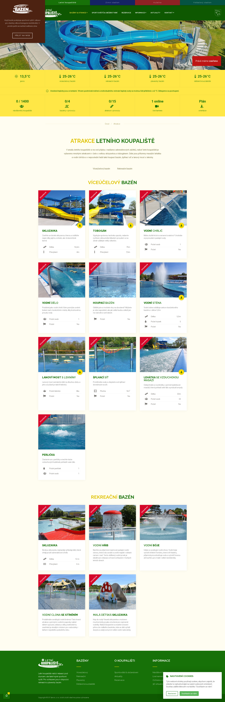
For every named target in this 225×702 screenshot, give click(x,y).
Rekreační (81, 676)
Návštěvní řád (159, 672)
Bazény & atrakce (78, 13)
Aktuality (155, 13)
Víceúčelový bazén (101, 168)
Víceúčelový (82, 672)
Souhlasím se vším (189, 694)
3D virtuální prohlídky (162, 684)
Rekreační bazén (124, 168)
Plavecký (80, 680)
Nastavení (172, 694)
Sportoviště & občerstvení (104, 13)
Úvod (107, 124)
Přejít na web (22, 35)
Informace (140, 13)
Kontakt (169, 13)
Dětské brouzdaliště (85, 684)
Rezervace (126, 13)
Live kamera (158, 676)
